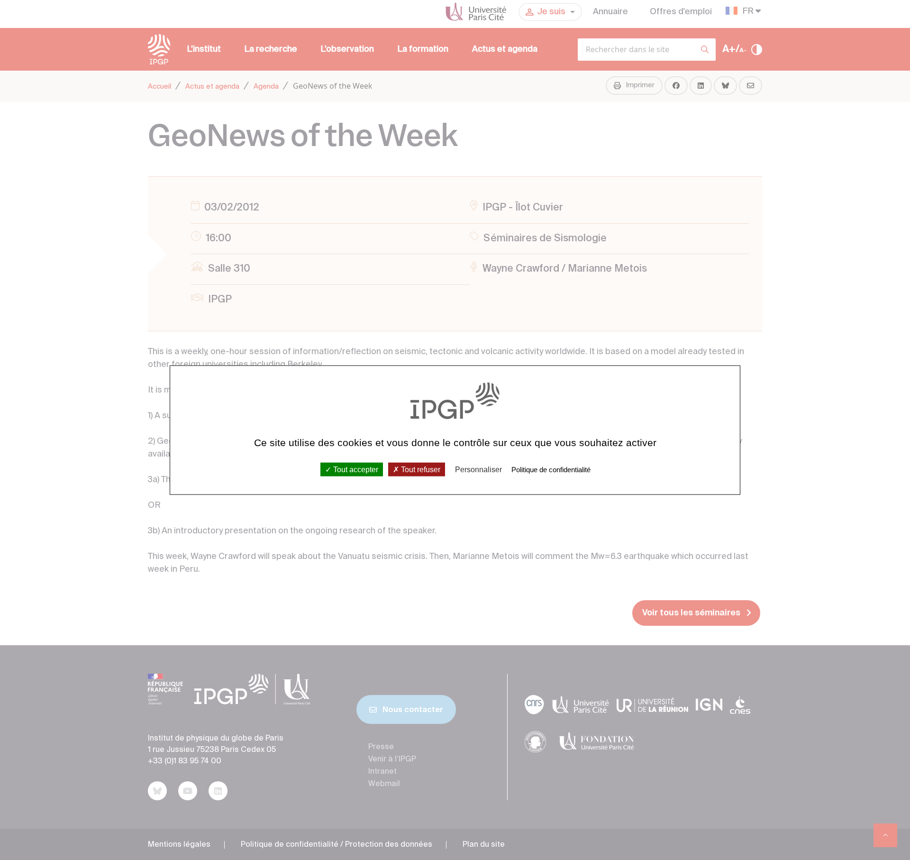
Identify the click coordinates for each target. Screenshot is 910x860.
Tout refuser (419, 469)
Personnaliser (478, 469)
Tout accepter (354, 469)
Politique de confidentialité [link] (551, 469)
